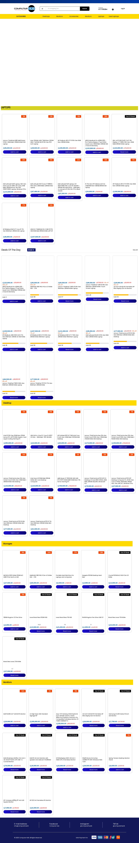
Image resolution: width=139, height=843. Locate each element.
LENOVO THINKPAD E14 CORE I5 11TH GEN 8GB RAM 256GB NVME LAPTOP (41, 230)
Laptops (101, 16)
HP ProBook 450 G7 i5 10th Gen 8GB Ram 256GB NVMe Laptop (124, 184)
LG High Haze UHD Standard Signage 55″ (39, 714)
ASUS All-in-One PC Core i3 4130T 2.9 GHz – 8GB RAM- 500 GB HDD (41, 436)
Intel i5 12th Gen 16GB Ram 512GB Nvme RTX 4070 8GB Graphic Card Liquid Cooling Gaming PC (14, 437)
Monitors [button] (59, 16)
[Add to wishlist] (14, 137)
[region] (69, 62)
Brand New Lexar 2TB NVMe (12, 661)
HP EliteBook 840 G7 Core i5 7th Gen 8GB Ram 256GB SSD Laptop (13, 230)
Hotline (100, 8)
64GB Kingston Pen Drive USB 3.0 (92, 617)
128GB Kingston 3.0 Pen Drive (12, 617)
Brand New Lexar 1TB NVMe (117, 617)
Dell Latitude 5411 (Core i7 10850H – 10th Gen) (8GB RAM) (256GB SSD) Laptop (41, 185)
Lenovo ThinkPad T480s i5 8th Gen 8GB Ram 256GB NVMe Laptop (69, 287)
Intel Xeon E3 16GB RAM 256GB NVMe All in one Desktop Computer (40, 480)
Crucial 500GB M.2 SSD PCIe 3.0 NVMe (118, 576)
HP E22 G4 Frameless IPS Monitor (40, 800)
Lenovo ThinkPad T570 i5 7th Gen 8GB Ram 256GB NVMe (41, 384)
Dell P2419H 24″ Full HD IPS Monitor (14, 714)
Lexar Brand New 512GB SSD (38, 617)
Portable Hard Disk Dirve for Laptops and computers (65, 576)
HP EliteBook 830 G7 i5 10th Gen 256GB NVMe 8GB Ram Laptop (40, 336)
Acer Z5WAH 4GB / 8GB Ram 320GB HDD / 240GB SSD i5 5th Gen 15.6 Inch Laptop (42, 142)
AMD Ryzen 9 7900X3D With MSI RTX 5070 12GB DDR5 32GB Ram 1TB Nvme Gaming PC (68, 480)
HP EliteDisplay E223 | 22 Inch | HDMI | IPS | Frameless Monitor (66, 759)
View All (135, 250)
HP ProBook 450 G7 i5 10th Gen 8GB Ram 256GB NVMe (69, 141)
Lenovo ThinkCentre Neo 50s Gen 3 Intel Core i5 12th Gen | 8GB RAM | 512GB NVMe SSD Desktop (122, 437)
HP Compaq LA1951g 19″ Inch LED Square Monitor (13, 801)
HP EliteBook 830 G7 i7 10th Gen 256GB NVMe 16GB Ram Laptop (68, 336)
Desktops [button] (46, 16)
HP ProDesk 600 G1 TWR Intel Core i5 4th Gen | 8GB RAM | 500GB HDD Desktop (68, 437)
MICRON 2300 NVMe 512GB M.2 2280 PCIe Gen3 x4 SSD (13, 576)
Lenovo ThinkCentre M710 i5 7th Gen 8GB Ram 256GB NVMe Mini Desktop (41, 523)
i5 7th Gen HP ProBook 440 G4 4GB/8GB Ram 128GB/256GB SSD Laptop (96, 185)
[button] (1, 62)
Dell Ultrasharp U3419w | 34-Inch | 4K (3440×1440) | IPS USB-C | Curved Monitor (14, 759)
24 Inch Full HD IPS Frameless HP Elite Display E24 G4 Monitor (124, 287)
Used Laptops (114, 16)
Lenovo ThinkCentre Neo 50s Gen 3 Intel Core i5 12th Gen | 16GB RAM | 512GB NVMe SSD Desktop (96, 437)
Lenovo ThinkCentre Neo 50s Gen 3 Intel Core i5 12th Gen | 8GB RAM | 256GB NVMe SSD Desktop (14, 480)
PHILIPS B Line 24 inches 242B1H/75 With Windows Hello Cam (92, 759)
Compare (19, 137)
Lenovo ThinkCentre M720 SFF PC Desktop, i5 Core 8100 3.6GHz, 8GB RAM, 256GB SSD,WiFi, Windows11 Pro (96, 480)
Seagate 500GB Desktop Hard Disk (92, 576)
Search (84, 9)
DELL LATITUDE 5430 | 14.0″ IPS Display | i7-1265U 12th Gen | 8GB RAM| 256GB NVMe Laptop (123, 142)
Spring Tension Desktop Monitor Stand (119, 759)
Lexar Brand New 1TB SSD (64, 617)
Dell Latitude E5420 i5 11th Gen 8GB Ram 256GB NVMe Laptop (97, 336)
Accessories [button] (73, 16)
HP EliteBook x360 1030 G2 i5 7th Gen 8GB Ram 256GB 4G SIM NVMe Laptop (13, 336)
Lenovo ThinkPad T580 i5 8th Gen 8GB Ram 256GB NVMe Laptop (13, 384)
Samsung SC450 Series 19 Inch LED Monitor (119, 714)
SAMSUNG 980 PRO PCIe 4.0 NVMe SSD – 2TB (41, 287)
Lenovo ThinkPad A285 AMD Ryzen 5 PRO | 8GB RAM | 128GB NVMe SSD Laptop (14, 142)
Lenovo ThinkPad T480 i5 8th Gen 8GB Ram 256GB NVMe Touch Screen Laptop (97, 286)
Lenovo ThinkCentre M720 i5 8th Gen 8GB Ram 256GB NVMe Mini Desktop (124, 335)
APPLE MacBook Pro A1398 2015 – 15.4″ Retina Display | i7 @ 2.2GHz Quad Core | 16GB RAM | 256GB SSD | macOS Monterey (96, 143)
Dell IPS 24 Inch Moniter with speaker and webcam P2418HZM (40, 759)
